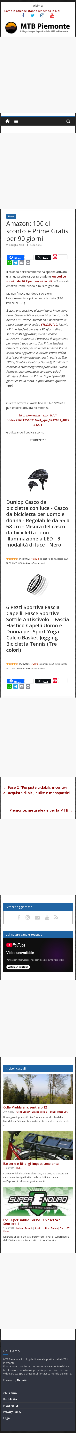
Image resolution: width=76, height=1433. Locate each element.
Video (6, 1231)
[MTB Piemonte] (7, 121)
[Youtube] (47, 917)
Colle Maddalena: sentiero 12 (25, 1107)
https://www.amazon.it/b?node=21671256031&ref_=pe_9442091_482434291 (38, 420)
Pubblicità (10, 1399)
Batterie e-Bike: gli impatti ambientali (31, 1164)
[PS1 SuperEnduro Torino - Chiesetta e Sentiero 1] (38, 1201)
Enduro (20, 1228)
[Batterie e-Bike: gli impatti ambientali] (38, 1145)
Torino (51, 1111)
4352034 (24, 663)
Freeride (29, 1228)
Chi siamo (10, 1393)
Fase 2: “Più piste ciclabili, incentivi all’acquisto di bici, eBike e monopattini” (37, 790)
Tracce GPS (62, 1111)
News (11, 216)
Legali (7, 1418)
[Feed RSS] (56, 917)
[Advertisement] (38, 75)
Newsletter (10, 1405)
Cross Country (23, 1111)
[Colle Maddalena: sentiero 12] (38, 1089)
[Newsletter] (38, 917)
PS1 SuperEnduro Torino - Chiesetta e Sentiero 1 (32, 1222)
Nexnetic (22, 1380)
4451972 (24, 558)
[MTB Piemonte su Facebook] (20, 917)
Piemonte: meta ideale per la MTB (41, 810)
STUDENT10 (49, 324)
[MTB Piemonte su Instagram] (28, 917)
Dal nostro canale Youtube (24, 934)
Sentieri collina (39, 1111)
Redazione (36, 245)
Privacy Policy (12, 1412)
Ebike (19, 1168)
